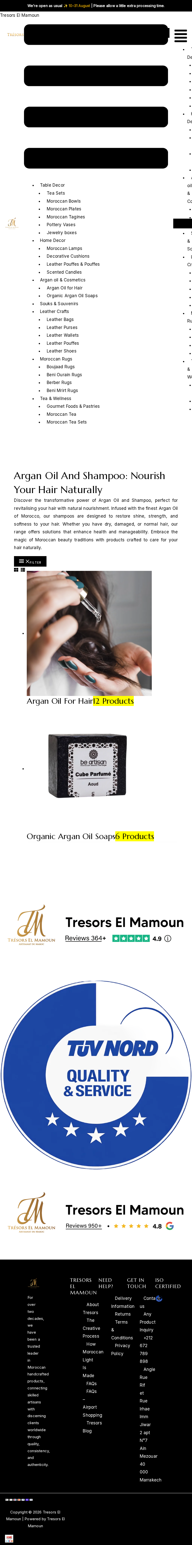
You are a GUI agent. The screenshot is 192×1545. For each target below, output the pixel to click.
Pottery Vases (61, 224)
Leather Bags (60, 319)
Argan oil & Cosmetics (63, 279)
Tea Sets (56, 193)
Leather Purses (62, 327)
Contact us (150, 1302)
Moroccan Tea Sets (67, 422)
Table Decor (52, 185)
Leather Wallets (63, 335)
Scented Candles (64, 272)
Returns (123, 1314)
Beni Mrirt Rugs (62, 390)
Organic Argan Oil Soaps (72, 295)
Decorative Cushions (68, 256)
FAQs (91, 1383)
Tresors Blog (92, 1426)
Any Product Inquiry (148, 1322)
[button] (96, 97)
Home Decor (53, 240)
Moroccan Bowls (64, 201)
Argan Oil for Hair (64, 287)
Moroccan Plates (64, 208)
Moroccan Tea (61, 414)
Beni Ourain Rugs (64, 374)
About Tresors (91, 1308)
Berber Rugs (59, 382)
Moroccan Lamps (64, 248)
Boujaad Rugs (61, 366)
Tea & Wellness (56, 398)
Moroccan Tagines (66, 216)
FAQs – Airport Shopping (92, 1403)
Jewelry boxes (62, 232)
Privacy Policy (120, 1349)
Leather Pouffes (63, 343)
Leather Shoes (61, 350)
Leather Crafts (54, 311)
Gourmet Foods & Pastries (73, 406)
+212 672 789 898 (146, 1349)
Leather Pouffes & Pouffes (73, 264)
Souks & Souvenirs (59, 303)
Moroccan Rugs (56, 358)
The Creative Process (91, 1328)
